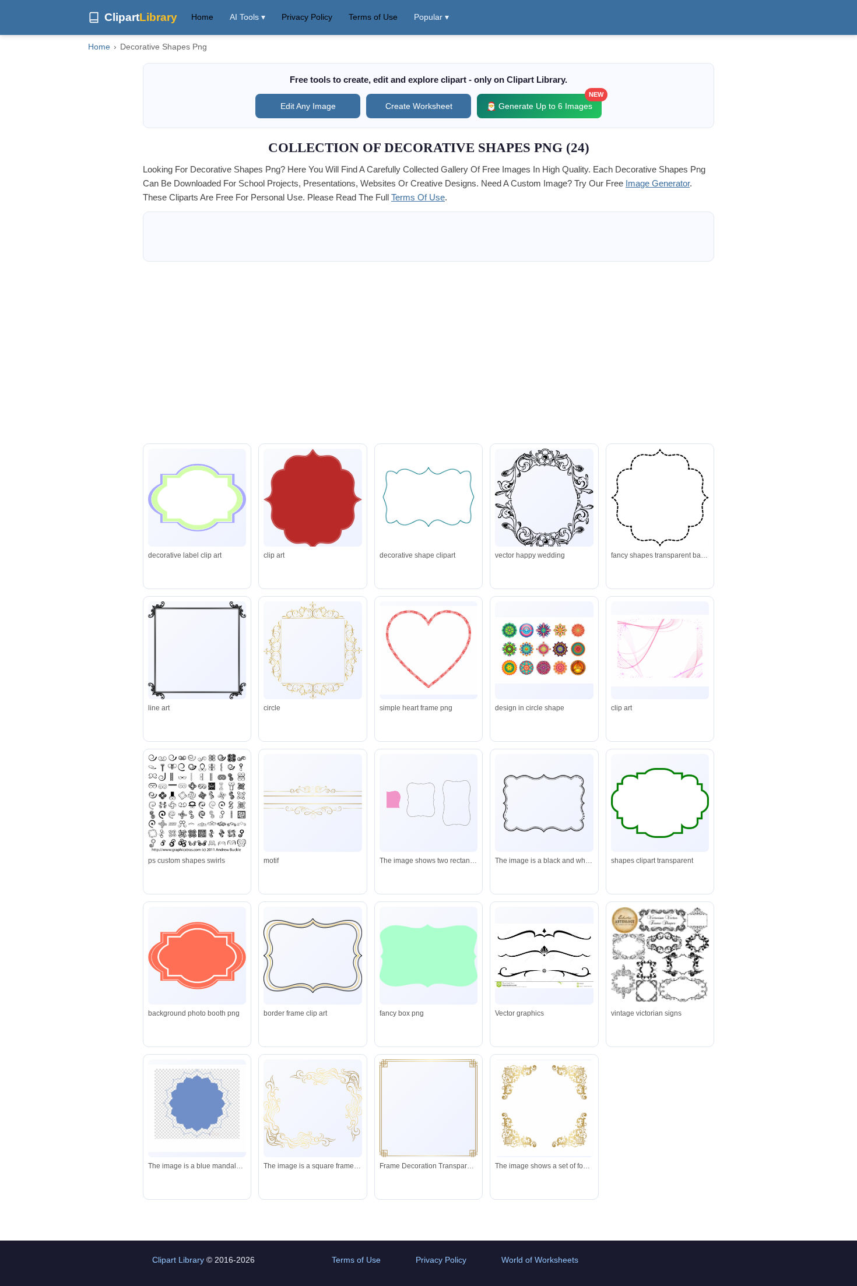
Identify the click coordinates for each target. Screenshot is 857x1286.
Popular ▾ (431, 17)
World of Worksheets (539, 1259)
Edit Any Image (308, 106)
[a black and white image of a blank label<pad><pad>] (544, 803)
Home (202, 17)
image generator (658, 183)
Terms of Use (373, 17)
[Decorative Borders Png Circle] (312, 650)
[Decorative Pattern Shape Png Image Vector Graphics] (544, 650)
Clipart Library (178, 1259)
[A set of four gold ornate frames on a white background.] (544, 1108)
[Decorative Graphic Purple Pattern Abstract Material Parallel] (660, 650)
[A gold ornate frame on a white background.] (312, 1108)
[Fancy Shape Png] (660, 498)
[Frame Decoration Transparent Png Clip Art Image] (428, 1108)
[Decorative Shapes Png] (197, 803)
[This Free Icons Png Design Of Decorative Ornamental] (197, 650)
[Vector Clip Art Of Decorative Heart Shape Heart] (428, 650)
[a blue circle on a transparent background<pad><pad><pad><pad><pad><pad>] (197, 1108)
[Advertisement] (428, 352)
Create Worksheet (418, 106)
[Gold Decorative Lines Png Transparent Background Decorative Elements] (312, 803)
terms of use (418, 197)
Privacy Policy (307, 17)
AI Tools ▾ (247, 17)
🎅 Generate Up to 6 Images (544, 102)
